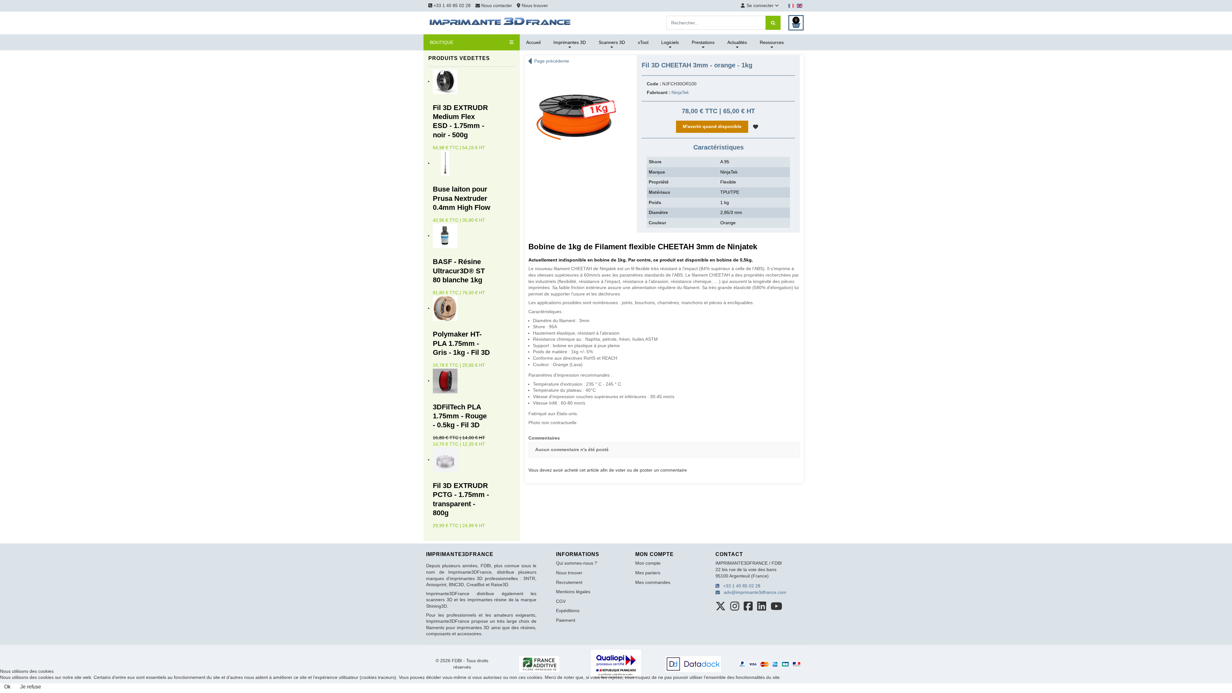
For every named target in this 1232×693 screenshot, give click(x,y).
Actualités (737, 42)
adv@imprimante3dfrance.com (753, 592)
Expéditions (567, 610)
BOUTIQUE (441, 42)
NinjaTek (680, 92)
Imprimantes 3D (569, 42)
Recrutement (569, 582)
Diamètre (658, 212)
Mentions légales (573, 591)
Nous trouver (534, 5)
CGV (561, 601)
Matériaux (659, 192)
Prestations (703, 42)
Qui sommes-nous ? (576, 563)
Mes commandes (652, 582)
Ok (7, 686)
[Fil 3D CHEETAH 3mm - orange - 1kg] (575, 117)
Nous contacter (496, 5)
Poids (655, 202)
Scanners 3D (612, 42)
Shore (655, 161)
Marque (657, 172)
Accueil (533, 42)
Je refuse (30, 686)
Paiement (565, 620)
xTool (643, 42)
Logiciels (670, 42)
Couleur (657, 222)
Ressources (772, 42)
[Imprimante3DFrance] (500, 22)
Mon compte (648, 563)
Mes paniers (647, 572)
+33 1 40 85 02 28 (451, 5)
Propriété (659, 181)
